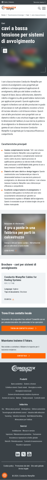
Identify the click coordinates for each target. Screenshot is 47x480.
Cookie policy (8, 466)
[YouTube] (29, 454)
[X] (23, 454)
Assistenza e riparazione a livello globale (23, 438)
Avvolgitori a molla (34, 387)
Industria (23, 404)
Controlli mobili (39, 398)
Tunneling (8, 416)
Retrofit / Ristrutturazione (14, 441)
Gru (3, 409)
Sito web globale (37, 466)
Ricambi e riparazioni (23, 445)
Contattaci (22, 356)
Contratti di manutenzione (33, 441)
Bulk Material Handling (34, 416)
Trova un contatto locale (22, 328)
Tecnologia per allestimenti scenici (14, 412)
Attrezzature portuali (13, 409)
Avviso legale (23, 468)
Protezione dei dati (22, 466)
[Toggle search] (39, 8)
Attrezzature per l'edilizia (23, 420)
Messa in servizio (29, 431)
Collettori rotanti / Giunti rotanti (16, 387)
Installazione (16, 431)
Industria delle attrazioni (36, 412)
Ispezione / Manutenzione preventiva (18, 434)
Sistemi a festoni (30, 384)
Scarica (7, 299)
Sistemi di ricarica (8, 398)
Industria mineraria (19, 416)
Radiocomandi (28, 398)
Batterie (18, 398)
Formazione (37, 434)
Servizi (23, 426)
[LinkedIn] (18, 454)
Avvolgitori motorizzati (23, 391)
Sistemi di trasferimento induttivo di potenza (23, 394)
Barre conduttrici (17, 384)
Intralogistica (25, 409)
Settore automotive (38, 409)
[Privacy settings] (4, 475)
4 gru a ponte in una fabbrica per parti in (19, 232)
